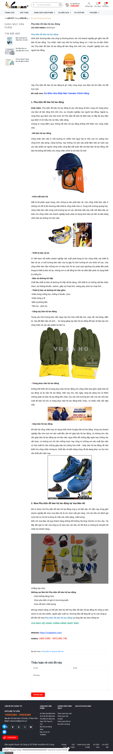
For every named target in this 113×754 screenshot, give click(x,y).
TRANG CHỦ (9, 13)
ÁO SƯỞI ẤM (79, 13)
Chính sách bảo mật (65, 713)
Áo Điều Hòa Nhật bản (47, 713)
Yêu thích (97, 6)
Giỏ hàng (105, 6)
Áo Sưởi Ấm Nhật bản (47, 716)
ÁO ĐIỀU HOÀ (63, 13)
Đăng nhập (89, 6)
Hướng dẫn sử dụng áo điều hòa (52, 651)
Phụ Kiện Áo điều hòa (47, 719)
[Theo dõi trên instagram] (25, 727)
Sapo (13, 748)
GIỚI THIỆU (24, 13)
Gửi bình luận (38, 695)
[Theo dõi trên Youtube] (31, 727)
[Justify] (60, 5)
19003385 (74, 6)
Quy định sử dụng (64, 724)
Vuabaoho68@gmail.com (18, 721)
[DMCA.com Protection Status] (6, 752)
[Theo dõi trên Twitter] (13, 727)
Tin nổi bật (13, 33)
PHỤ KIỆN (93, 13)
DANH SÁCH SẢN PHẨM (43, 13)
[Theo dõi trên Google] (19, 727)
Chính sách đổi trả (64, 721)
